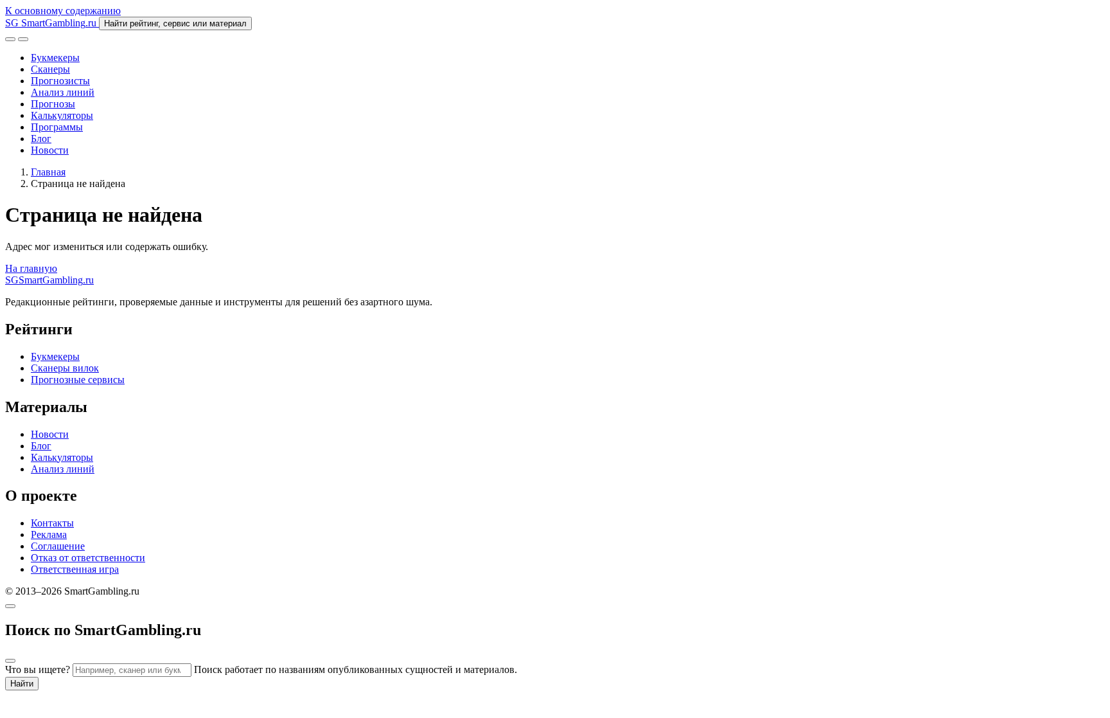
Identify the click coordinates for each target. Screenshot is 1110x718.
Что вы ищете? (37, 669)
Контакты (52, 522)
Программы (57, 126)
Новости (50, 150)
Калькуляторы (62, 115)
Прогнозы (53, 103)
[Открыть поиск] (10, 39)
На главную (31, 268)
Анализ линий (62, 92)
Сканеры (50, 69)
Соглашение (58, 546)
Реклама (49, 534)
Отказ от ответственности (88, 557)
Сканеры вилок (65, 368)
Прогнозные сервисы (78, 379)
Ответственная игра (75, 569)
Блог (41, 138)
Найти (21, 683)
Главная (48, 171)
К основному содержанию (63, 10)
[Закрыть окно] (10, 606)
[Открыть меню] (23, 39)
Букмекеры (55, 57)
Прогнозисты (60, 80)
